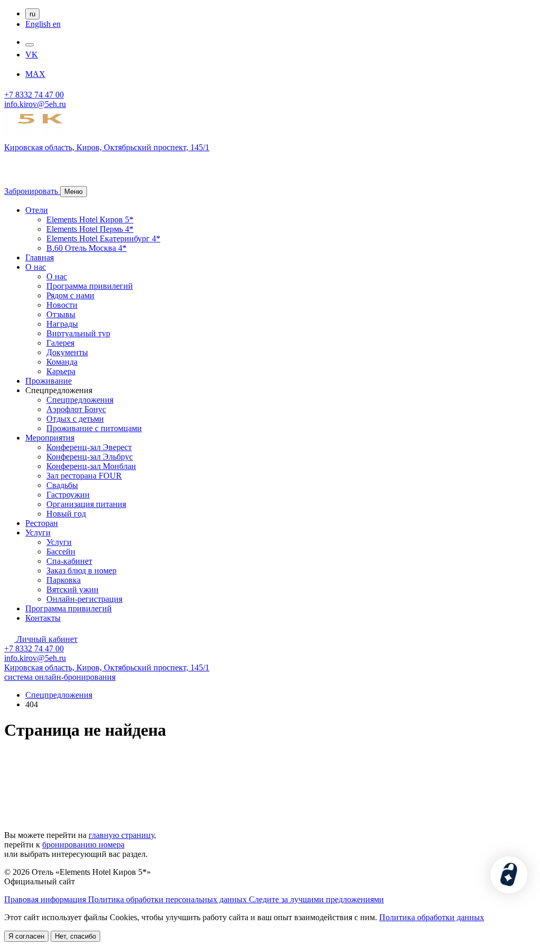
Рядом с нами (70, 295)
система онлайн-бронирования (59, 676)
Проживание (48, 380)
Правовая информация (46, 899)
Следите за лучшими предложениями (316, 899)
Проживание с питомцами (94, 428)
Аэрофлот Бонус (76, 409)
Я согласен (26, 936)
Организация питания (86, 504)
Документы (67, 352)
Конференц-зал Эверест (89, 447)
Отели (36, 210)
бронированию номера (83, 844)
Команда (62, 361)
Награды (62, 323)
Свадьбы (62, 485)
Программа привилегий (89, 285)
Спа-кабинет (69, 561)
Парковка (63, 580)
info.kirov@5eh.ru (35, 104)
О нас (35, 266)
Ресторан (41, 523)
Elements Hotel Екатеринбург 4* (103, 238)
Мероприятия (49, 437)
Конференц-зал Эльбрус (89, 456)
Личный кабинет (46, 639)
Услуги (38, 532)
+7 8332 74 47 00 (34, 94)
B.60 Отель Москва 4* (86, 247)
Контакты (43, 617)
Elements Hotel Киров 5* (89, 219)
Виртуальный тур (78, 333)
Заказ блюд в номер (81, 570)
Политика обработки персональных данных (168, 899)
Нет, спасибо (75, 936)
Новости (62, 304)
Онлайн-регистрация (84, 598)
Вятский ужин (72, 589)
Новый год (66, 513)
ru (32, 14)
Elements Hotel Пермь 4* (89, 229)
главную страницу (121, 835)
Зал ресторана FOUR (84, 475)
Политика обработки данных (431, 917)
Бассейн (60, 551)
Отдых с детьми (75, 418)
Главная (39, 257)
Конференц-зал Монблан (91, 466)
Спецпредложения (79, 399)
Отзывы (60, 314)
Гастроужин (68, 494)
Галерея (60, 342)
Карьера (60, 371)
